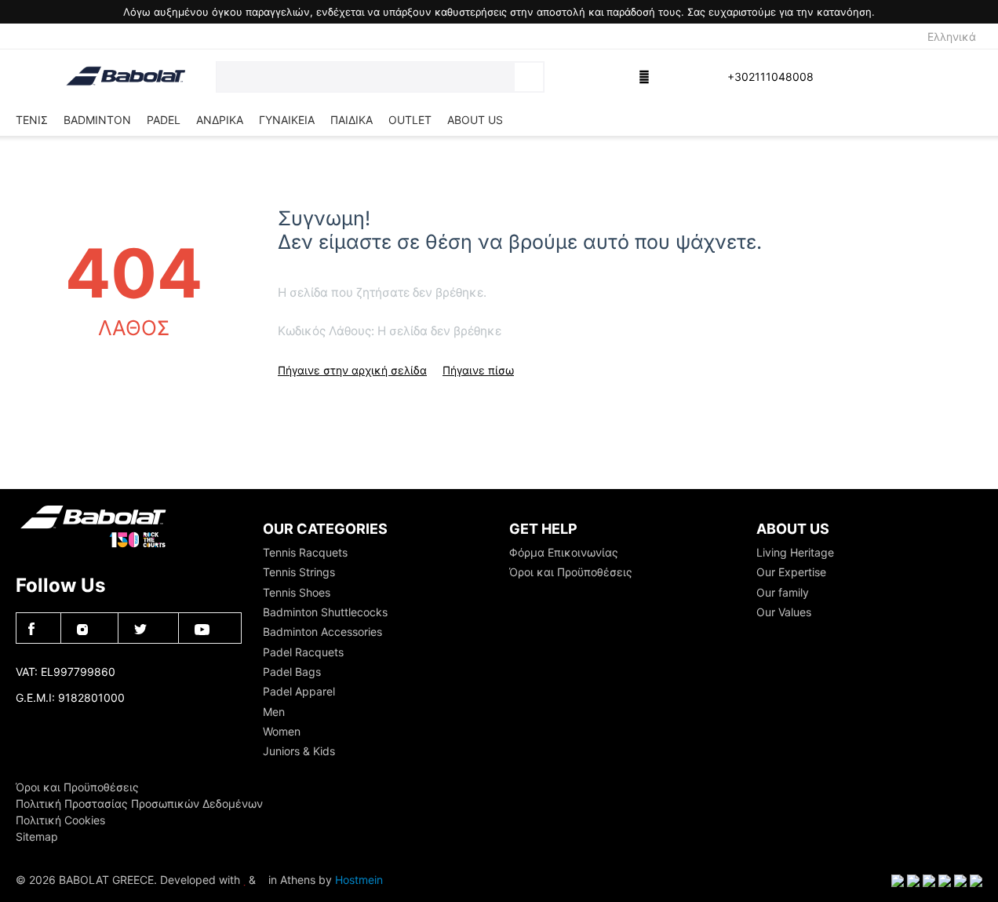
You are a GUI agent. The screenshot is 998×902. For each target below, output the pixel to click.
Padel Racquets (303, 652)
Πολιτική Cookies (60, 820)
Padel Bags (292, 671)
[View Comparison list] (568, 77)
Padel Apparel (299, 691)
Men (274, 711)
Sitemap (37, 836)
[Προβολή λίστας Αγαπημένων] (607, 77)
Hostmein (359, 879)
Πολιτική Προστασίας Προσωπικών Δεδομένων (139, 803)
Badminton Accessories (322, 631)
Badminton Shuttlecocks (325, 612)
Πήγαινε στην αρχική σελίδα (352, 370)
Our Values (783, 612)
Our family (782, 592)
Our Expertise (791, 572)
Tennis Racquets (305, 552)
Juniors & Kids (299, 751)
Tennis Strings (299, 572)
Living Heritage (795, 552)
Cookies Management (71, 722)
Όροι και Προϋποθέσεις (570, 572)
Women (281, 731)
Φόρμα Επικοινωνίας (563, 552)
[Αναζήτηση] (529, 77)
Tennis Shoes (296, 592)
